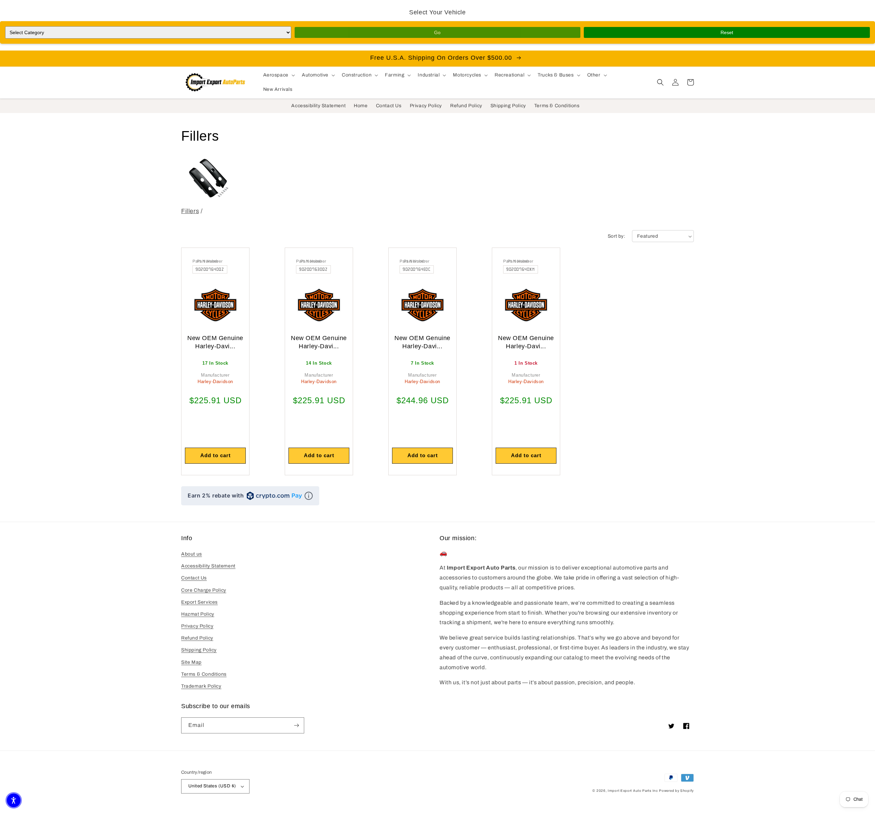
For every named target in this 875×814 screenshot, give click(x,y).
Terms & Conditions (204, 674)
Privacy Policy (197, 626)
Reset (727, 32)
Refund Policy (197, 638)
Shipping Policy (199, 649)
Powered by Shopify (676, 790)
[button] (278, 75)
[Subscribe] (296, 725)
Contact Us (194, 577)
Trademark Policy (201, 686)
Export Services (199, 602)
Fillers (190, 211)
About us (191, 554)
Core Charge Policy (203, 590)
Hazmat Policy (197, 614)
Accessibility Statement (208, 566)
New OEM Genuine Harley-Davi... (215, 342)
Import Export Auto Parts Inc (633, 790)
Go (437, 32)
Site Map (191, 662)
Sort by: (616, 236)
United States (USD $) (212, 786)
